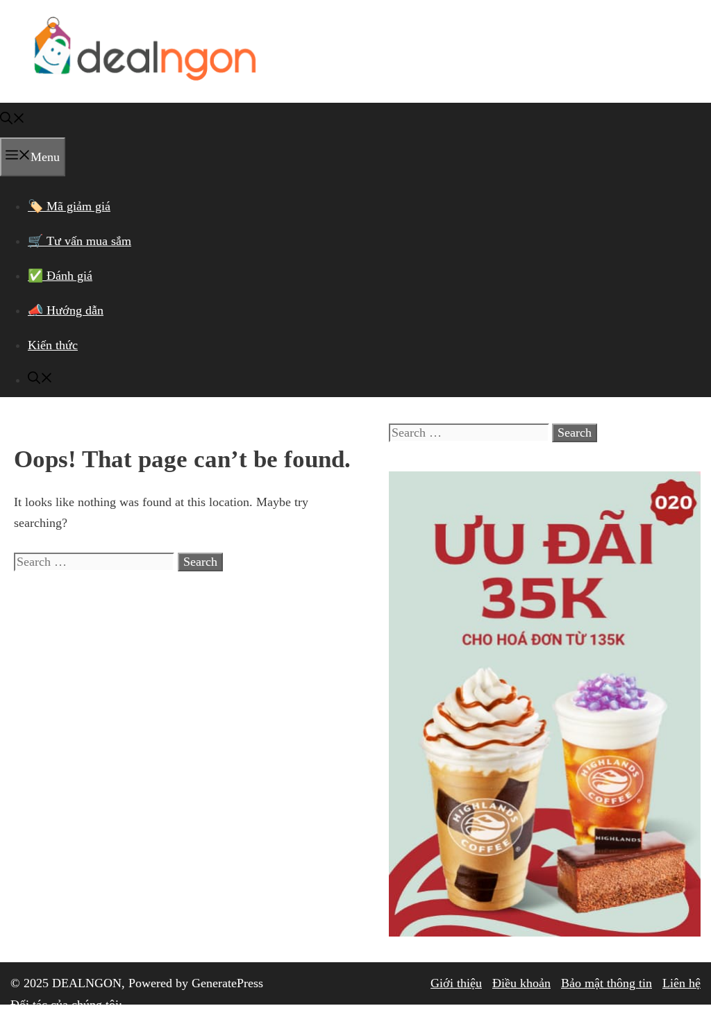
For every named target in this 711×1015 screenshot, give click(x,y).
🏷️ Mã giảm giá (69, 206)
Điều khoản (521, 983)
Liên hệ (681, 983)
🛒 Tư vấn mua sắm (79, 241)
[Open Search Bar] (12, 120)
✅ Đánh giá (60, 276)
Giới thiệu (456, 983)
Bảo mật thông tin (606, 983)
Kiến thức (53, 345)
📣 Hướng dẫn (65, 310)
